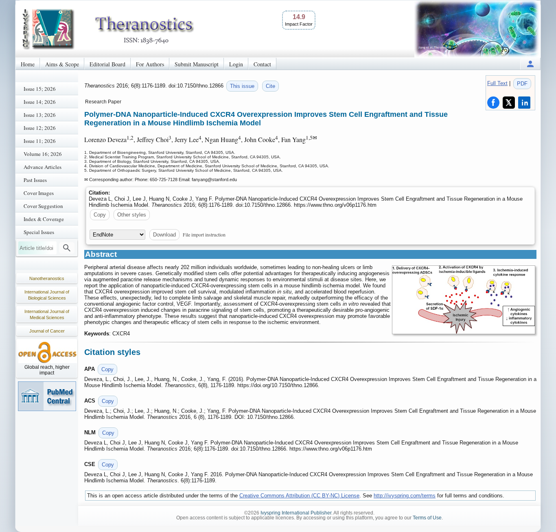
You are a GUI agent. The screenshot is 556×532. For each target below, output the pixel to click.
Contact (262, 64)
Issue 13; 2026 (40, 114)
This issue (242, 86)
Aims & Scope (62, 64)
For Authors (150, 64)
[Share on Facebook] (493, 102)
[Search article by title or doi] (66, 248)
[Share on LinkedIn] (524, 102)
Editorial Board (107, 64)
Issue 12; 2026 (40, 127)
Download (164, 235)
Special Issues (39, 232)
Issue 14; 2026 (40, 101)
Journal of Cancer (47, 330)
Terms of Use (427, 517)
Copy (100, 215)
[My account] (530, 64)
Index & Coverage (44, 219)
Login (236, 64)
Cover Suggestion (43, 206)
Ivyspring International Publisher (295, 512)
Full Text (497, 83)
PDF (522, 84)
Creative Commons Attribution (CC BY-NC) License (299, 496)
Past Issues (35, 180)
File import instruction (204, 234)
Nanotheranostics (46, 278)
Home (28, 64)
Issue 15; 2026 (40, 88)
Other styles (131, 215)
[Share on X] (509, 102)
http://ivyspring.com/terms (405, 496)
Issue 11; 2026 (40, 140)
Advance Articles (42, 167)
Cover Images (39, 193)
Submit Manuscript (197, 64)
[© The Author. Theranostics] (463, 299)
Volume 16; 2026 (43, 154)
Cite (270, 86)
